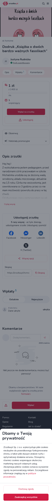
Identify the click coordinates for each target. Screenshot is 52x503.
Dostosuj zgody (26, 489)
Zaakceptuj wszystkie (26, 497)
